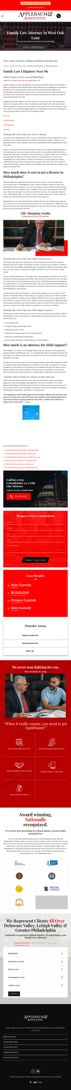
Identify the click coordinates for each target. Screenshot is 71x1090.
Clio (15, 350)
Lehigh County (14, 985)
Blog (53, 1028)
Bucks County (13, 969)
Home (5, 61)
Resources (60, 1028)
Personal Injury (38, 943)
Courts (22, 1028)
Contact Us (35, 1030)
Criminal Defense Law (30, 635)
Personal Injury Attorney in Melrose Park (20, 460)
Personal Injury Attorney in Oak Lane (19, 464)
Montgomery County (16, 961)
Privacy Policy (50, 1077)
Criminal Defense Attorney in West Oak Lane (22, 457)
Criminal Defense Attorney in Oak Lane (20, 453)
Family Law (30, 651)
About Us (14, 1028)
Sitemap (58, 1077)
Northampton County (16, 977)
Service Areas (44, 1028)
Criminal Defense (22, 943)
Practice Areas (35, 626)
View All (14, 993)
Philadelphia (13, 953)
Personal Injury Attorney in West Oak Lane (21, 467)
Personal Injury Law (30, 643)
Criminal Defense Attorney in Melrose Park (22, 450)
